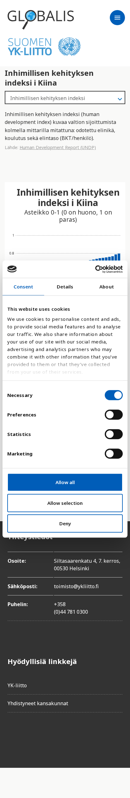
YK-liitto (17, 685)
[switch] (114, 415)
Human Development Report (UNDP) (58, 147)
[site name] (41, 20)
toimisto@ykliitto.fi (76, 586)
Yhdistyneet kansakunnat (38, 703)
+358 (60, 604)
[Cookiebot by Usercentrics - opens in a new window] (95, 269)
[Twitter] (30, 735)
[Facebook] (13, 735)
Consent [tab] (23, 286)
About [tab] (106, 286)
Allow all (65, 482)
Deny (65, 523)
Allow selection (65, 503)
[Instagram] (48, 735)
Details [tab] (65, 286)
